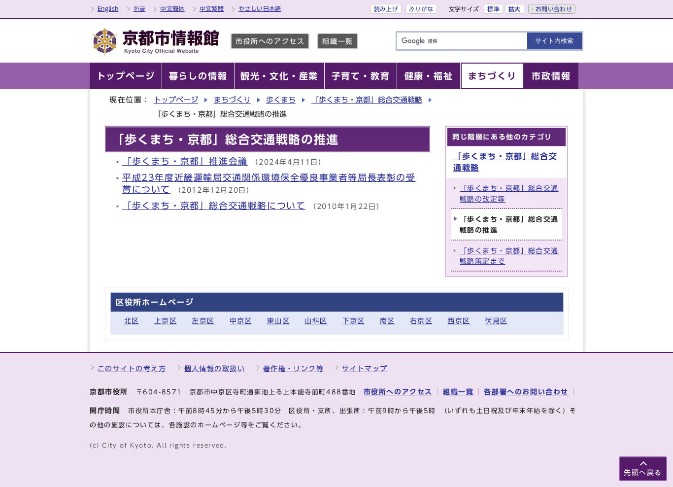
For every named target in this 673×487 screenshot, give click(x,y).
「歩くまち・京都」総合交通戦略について (213, 206)
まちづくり (232, 100)
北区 (131, 320)
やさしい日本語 (259, 8)
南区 (387, 320)
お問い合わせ (554, 9)
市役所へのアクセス (270, 41)
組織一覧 (337, 41)
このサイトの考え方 (132, 368)
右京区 (421, 320)
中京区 (241, 320)
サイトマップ (365, 368)
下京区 (353, 320)
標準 (493, 9)
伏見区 (496, 320)
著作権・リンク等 (293, 368)
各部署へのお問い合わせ (526, 391)
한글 (140, 8)
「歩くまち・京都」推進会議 (185, 161)
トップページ (176, 100)
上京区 (165, 320)
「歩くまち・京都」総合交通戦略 (366, 100)
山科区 (315, 320)
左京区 (203, 320)
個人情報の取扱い (214, 368)
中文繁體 (212, 8)
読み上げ (386, 9)
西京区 (458, 320)
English (108, 8)
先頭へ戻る (643, 472)
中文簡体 (172, 8)
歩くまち (281, 100)
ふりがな (421, 9)
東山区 (278, 320)
